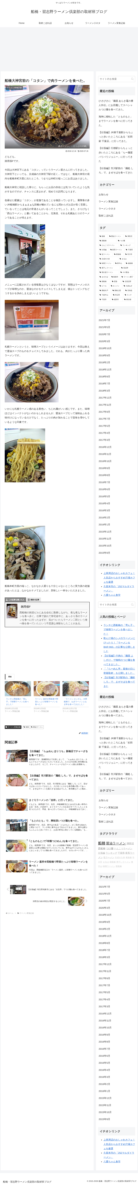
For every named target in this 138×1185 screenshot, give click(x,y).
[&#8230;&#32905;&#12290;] (25, 552)
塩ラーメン (108, 857)
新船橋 (119, 866)
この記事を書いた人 (16, 600)
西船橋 (101, 848)
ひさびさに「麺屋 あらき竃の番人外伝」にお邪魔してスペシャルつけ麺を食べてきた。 (116, 105)
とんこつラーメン (123, 848)
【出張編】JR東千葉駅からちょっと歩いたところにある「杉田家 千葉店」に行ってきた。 (116, 136)
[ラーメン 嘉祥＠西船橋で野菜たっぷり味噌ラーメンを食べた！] (47, 688)
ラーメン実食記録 (14, 727)
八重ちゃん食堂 (112, 595)
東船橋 (129, 857)
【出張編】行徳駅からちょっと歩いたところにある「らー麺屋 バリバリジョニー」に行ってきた (116, 155)
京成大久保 (120, 857)
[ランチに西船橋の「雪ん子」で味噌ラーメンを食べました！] (18, 688)
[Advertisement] (69, 49)
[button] (132, 78)
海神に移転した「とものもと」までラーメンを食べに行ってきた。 (116, 121)
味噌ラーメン (109, 866)
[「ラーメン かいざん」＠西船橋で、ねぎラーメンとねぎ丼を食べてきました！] (76, 688)
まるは (106, 862)
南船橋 (113, 862)
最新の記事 (34, 600)
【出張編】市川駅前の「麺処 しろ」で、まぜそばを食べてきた (116, 170)
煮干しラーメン (123, 862)
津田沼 (130, 843)
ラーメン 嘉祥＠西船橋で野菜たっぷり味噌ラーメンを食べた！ (46, 701)
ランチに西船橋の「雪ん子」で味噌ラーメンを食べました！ (17, 701)
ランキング (111, 853)
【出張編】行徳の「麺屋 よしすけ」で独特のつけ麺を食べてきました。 (119, 660)
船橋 (27, 727)
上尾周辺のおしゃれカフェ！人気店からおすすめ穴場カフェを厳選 (119, 577)
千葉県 (121, 853)
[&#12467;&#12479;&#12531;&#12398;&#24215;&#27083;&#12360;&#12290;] (25, 251)
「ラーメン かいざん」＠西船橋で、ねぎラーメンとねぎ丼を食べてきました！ (75, 701)
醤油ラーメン (38, 727)
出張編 (101, 853)
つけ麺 (109, 848)
